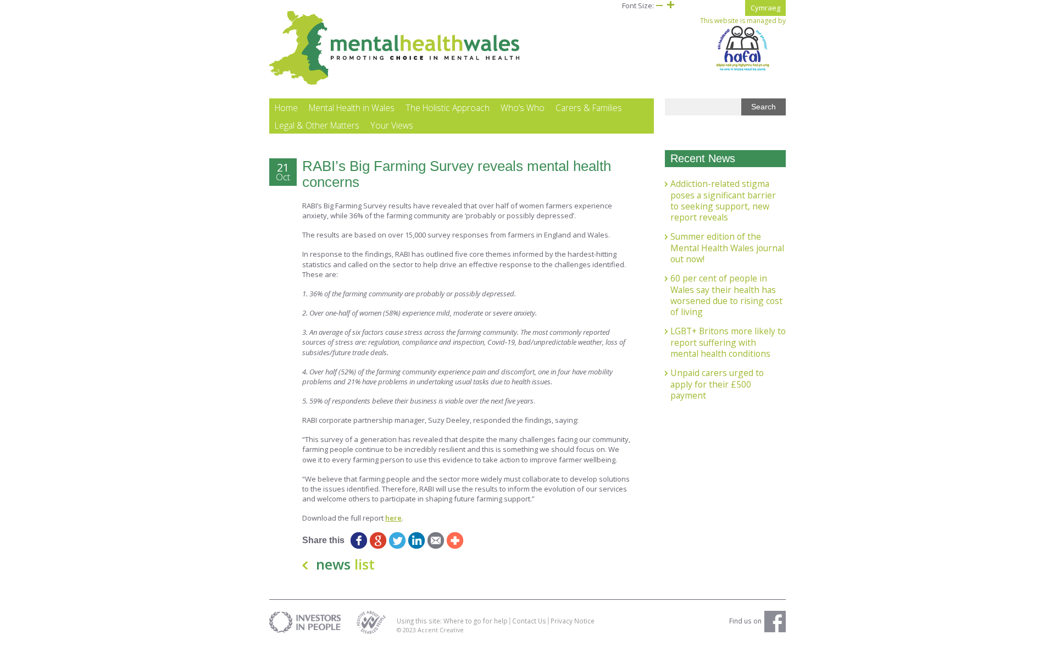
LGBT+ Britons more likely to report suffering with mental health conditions (728, 342)
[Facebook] (358, 540)
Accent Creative (441, 630)
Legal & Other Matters (317, 125)
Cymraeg (765, 8)
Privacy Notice (573, 620)
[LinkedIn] (416, 540)
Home (286, 108)
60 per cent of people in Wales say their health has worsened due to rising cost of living (726, 295)
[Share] (454, 540)
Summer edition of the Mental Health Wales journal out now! (727, 247)
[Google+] (377, 540)
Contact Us (529, 620)
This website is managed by (743, 20)
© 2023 (407, 630)
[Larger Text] (670, 5)
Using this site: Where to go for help (452, 620)
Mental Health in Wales (352, 108)
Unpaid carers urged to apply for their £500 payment (717, 384)
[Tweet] (397, 540)
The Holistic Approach (448, 108)
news (345, 564)
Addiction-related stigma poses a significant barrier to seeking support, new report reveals (723, 200)
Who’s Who (523, 108)
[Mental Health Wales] (394, 82)
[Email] (435, 540)
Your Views (391, 125)
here (393, 518)
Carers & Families (589, 108)
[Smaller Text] (659, 5)
